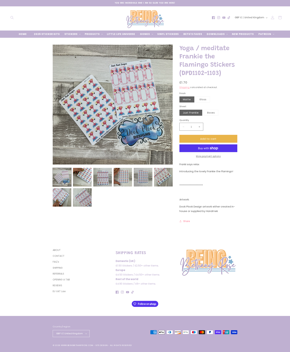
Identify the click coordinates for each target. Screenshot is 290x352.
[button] (12, 17)
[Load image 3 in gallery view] (102, 177)
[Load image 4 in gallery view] (123, 177)
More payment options (208, 156)
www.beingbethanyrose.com (77, 345)
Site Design (101, 345)
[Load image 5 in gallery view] (143, 177)
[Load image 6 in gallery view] (163, 177)
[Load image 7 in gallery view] (62, 197)
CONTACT (58, 256)
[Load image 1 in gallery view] (62, 177)
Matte (187, 99)
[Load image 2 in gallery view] (82, 177)
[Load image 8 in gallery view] (82, 197)
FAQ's (56, 261)
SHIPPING (58, 267)
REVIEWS (57, 285)
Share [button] (186, 221)
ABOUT (57, 250)
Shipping (184, 87)
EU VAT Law (59, 291)
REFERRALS (58, 273)
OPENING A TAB (61, 279)
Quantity (184, 120)
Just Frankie (191, 112)
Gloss (202, 99)
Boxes (211, 112)
